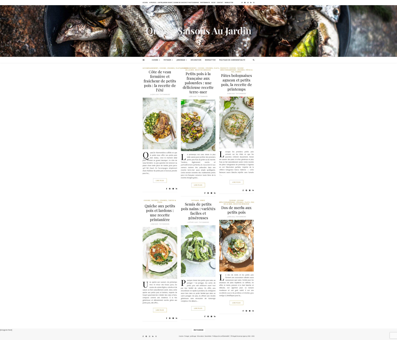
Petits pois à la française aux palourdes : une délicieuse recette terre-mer (198, 82)
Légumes (171, 68)
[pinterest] (245, 2)
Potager (167, 60)
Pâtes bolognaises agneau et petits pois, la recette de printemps (236, 82)
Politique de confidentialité (232, 60)
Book (213, 2)
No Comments (165, 94)
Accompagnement (150, 68)
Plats (178, 68)
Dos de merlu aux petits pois (236, 210)
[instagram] (248, 2)
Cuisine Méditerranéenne (232, 69)
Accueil (145, 2)
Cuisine (155, 60)
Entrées (154, 200)
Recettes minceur (203, 70)
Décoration (196, 60)
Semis (202, 200)
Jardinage (181, 60)
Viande (238, 72)
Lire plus (160, 180)
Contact (220, 2)
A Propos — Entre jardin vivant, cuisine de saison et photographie (174, 2)
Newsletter (229, 2)
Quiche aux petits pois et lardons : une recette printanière (160, 212)
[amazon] (253, 2)
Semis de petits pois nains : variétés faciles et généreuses (198, 211)
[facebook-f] (242, 2)
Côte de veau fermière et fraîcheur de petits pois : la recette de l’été (160, 80)
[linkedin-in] (251, 2)
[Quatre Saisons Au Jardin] (198, 31)
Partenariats (205, 2)
